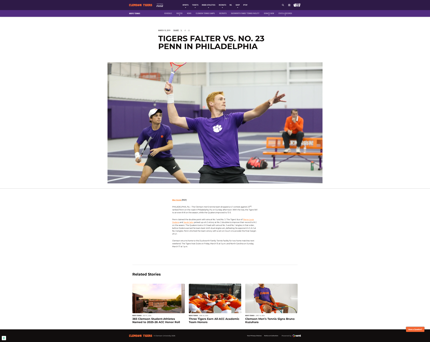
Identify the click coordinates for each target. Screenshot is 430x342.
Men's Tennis (137, 315)
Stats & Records (285, 13)
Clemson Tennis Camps (205, 13)
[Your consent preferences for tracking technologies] (4, 338)
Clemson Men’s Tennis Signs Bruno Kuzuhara (270, 320)
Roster (179, 13)
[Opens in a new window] (297, 5)
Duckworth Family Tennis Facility (245, 13)
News (189, 13)
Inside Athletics (208, 5)
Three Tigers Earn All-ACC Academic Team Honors (214, 320)
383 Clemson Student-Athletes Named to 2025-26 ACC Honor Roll (156, 320)
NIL (231, 5)
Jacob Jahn (189, 222)
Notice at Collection (271, 336)
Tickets (195, 5)
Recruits (222, 5)
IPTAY (245, 5)
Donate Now (269, 13)
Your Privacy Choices (254, 336)
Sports (185, 5)
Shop (238, 5)
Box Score (176, 200)
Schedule (289, 5)
